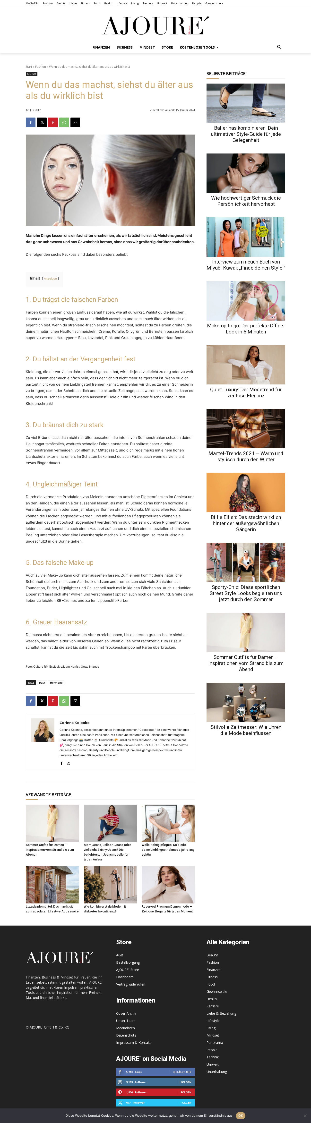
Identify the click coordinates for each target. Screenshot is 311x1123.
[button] (279, 47)
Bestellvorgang (128, 962)
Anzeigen (50, 278)
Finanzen (214, 969)
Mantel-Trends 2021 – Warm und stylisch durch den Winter (245, 456)
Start (29, 67)
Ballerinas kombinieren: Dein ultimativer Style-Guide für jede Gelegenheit (246, 134)
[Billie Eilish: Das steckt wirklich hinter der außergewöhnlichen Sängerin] (246, 492)
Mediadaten (125, 1028)
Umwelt (213, 1064)
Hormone (56, 682)
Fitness (212, 977)
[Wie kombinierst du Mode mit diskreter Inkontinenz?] (110, 884)
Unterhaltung (217, 1071)
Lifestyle (213, 1020)
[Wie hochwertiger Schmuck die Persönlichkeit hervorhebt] (246, 173)
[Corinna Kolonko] (42, 742)
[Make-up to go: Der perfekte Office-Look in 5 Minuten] (246, 301)
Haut (42, 682)
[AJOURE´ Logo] (155, 25)
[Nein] (304, 1115)
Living (211, 1028)
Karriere (213, 1006)
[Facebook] (30, 122)
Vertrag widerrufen (130, 984)
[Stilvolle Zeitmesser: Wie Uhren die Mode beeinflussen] (246, 702)
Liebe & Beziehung (221, 1013)
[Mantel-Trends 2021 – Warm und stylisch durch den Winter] (246, 428)
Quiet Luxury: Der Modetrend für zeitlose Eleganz (246, 393)
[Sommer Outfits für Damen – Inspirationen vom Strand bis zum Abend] (52, 823)
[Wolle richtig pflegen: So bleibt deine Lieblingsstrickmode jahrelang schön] (168, 823)
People (212, 1049)
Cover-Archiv (126, 1013)
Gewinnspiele (217, 991)
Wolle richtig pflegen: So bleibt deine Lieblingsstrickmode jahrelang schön (168, 849)
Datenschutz (126, 1035)
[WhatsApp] (64, 122)
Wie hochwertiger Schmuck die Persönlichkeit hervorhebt (246, 201)
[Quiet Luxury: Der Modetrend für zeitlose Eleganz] (246, 364)
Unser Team (126, 1020)
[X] (42, 122)
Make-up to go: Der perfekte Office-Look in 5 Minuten (246, 329)
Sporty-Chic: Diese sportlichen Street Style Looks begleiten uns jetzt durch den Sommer (246, 593)
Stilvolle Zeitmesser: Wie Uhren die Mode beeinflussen (246, 730)
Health (212, 998)
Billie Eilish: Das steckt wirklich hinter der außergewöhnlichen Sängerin (246, 523)
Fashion (40, 67)
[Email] (75, 122)
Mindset (213, 1035)
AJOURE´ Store (127, 969)
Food (211, 984)
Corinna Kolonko (75, 722)
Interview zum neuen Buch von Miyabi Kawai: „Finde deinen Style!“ (246, 265)
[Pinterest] (53, 122)
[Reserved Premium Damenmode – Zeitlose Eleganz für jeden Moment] (168, 884)
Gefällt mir (182, 1072)
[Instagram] (68, 762)
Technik (213, 1057)
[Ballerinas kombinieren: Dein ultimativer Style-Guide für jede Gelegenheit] (246, 103)
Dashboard (125, 977)
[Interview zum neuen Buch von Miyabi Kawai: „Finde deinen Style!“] (246, 237)
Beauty (212, 955)
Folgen (186, 1082)
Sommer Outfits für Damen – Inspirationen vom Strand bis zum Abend (50, 849)
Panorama (215, 1042)
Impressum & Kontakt (133, 1042)
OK (240, 1115)
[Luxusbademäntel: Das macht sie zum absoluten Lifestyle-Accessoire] (52, 884)
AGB (119, 955)
